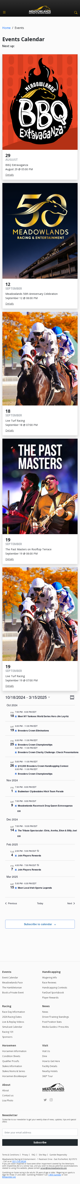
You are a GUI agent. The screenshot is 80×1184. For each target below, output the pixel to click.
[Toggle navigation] (4, 12)
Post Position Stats (52, 1021)
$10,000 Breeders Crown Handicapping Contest (43, 766)
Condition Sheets (11, 1056)
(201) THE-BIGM (19, 1161)
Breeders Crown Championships (35, 744)
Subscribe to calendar (38, 924)
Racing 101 (8, 1031)
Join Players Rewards (29, 855)
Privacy (25, 1155)
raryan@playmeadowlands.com (53, 1168)
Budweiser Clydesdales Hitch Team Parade (41, 791)
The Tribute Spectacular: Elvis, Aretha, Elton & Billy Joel (47, 830)
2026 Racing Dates (12, 1016)
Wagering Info (49, 977)
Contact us (7, 1095)
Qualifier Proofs (10, 1061)
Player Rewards (50, 997)
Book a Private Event (13, 992)
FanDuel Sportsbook (53, 992)
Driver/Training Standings (55, 1016)
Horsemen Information (14, 1051)
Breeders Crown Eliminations (33, 730)
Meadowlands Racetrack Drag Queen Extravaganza (45, 805)
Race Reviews (49, 982)
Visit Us (46, 1051)
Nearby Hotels (49, 1071)
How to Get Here (51, 1061)
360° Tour (47, 1076)
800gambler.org (9, 1177)
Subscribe (40, 1142)
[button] (75, 12)
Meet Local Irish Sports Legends (35, 887)
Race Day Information (13, 1011)
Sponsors (7, 1036)
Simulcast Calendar (12, 1026)
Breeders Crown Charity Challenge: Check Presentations (48, 752)
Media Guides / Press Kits (55, 1026)
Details (9, 175)
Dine (44, 1056)
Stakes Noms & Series (13, 1071)
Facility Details (49, 1066)
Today (40, 903)
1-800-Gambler (54, 1174)
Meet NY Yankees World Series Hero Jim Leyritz (43, 716)
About (5, 1090)
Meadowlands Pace (12, 982)
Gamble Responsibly (58, 1155)
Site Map (42, 1155)
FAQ (33, 1155)
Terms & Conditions (10, 1155)
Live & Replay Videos (13, 1021)
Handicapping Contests (54, 987)
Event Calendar (10, 977)
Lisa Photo (7, 1100)
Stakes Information (12, 1066)
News (45, 1011)
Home (6, 28)
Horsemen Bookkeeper (14, 1076)
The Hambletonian (12, 987)
